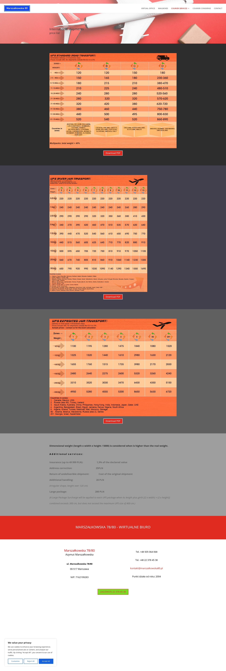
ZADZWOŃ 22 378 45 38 (113, 591)
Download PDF (113, 153)
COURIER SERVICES (179, 9)
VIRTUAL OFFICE (148, 9)
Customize (15, 661)
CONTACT (218, 9)
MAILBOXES (163, 9)
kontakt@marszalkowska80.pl (146, 568)
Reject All (30, 661)
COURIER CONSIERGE (202, 9)
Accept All (46, 661)
